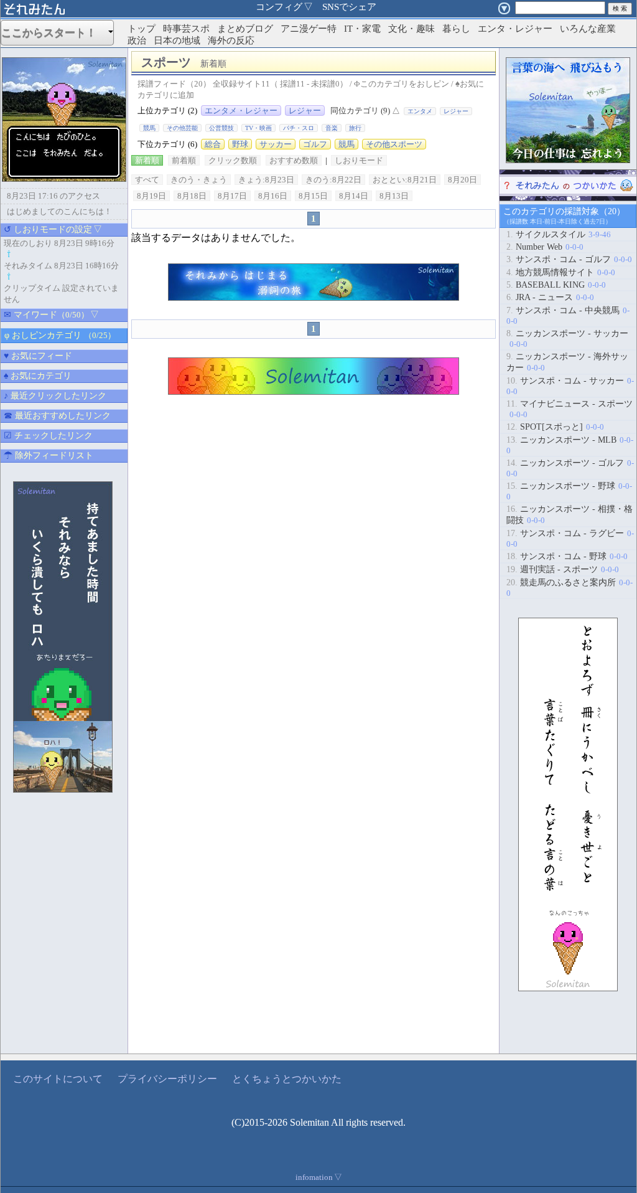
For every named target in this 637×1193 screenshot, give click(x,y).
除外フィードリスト (48, 455)
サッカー (275, 144)
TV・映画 (258, 128)
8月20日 (462, 179)
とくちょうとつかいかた (287, 1078)
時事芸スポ (186, 29)
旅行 (355, 128)
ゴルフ (315, 144)
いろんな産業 (588, 29)
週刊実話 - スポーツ (562, 569)
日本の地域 (177, 40)
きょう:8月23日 (266, 179)
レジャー (305, 110)
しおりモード (359, 160)
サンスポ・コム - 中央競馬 (568, 316)
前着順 (184, 160)
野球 (240, 144)
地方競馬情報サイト (560, 272)
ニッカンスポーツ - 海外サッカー (567, 362)
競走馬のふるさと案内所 (569, 588)
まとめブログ (245, 29)
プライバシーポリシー (167, 1078)
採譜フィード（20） (174, 83)
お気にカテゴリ (38, 375)
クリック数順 (232, 160)
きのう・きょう (198, 179)
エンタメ (419, 111)
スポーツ (188, 62)
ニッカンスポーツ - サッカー (567, 339)
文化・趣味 (411, 29)
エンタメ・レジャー (241, 110)
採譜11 (292, 83)
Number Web (545, 247)
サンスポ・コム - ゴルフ (569, 259)
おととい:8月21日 (405, 179)
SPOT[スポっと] (555, 426)
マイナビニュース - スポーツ (569, 409)
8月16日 (272, 195)
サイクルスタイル (558, 234)
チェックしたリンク (48, 435)
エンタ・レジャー (515, 29)
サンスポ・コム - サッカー (570, 386)
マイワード (51, 314)
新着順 (147, 160)
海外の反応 (231, 40)
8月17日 (232, 195)
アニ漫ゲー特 (309, 29)
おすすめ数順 (293, 160)
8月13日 (394, 195)
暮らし (456, 29)
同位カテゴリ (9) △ (365, 110)
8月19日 (151, 195)
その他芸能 (182, 128)
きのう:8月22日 (333, 179)
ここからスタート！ (54, 33)
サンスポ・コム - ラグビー (570, 539)
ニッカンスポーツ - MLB (569, 445)
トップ (142, 29)
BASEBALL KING (556, 285)
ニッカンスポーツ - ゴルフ (570, 468)
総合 (213, 144)
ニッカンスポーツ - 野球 (569, 491)
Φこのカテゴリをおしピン (401, 83)
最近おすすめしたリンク (57, 415)
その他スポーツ (394, 144)
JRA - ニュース (550, 297)
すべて (147, 179)
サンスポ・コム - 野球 (567, 556)
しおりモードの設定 (53, 229)
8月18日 (192, 195)
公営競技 (221, 128)
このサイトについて (58, 1078)
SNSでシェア (349, 7)
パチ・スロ (298, 128)
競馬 (149, 128)
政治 (137, 40)
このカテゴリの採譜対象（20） (564, 211)
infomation (318, 1177)
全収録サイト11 (241, 83)
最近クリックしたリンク (55, 395)
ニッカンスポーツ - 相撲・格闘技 (569, 514)
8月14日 (353, 195)
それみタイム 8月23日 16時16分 (61, 265)
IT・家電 (362, 29)
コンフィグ (284, 7)
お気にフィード (38, 356)
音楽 (331, 128)
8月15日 (313, 195)
